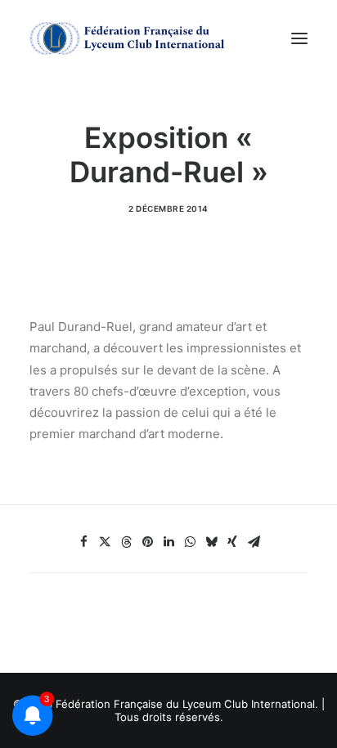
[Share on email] (253, 542)
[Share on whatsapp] (190, 542)
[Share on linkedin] (168, 542)
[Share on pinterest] (147, 542)
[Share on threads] (126, 542)
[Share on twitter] (105, 542)
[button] (299, 38)
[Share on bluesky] (211, 542)
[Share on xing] (232, 542)
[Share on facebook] (83, 542)
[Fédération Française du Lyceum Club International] (131, 38)
